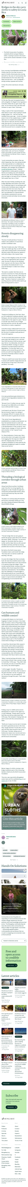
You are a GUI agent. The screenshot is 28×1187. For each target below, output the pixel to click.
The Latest (4, 1140)
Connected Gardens (7, 169)
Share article (17, 21)
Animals (5, 850)
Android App (18, 1169)
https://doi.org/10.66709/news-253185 (13, 828)
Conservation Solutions (9, 853)
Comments (6, 21)
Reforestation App (6, 1155)
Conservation (14, 850)
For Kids (3, 1150)
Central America (16, 17)
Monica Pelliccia (11, 15)
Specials (3, 1133)
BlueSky (17, 1164)
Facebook (17, 1157)
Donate (17, 1131)
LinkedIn (17, 1147)
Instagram (18, 1150)
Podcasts (4, 1128)
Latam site (4, 781)
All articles (6, 1083)
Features (4, 1138)
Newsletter (10, 1107)
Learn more (10, 965)
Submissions (18, 1138)
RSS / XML (18, 1174)
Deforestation (7, 856)
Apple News (18, 1171)
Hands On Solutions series (10, 940)
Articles (3, 1131)
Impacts (17, 1133)
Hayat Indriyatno (11, 836)
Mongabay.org (5, 1152)
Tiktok (16, 1159)
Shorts (3, 1136)
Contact (17, 1128)
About (16, 1126)
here (20, 779)
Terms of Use (18, 1140)
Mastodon (17, 1166)
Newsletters (18, 1136)
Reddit (16, 1162)
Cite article (6, 25)
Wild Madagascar (6, 1147)
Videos (3, 1126)
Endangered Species (19, 856)
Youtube (17, 1152)
